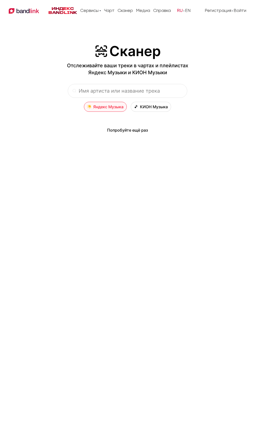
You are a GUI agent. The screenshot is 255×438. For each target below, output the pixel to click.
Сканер (125, 10)
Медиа (143, 10)
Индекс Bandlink (62, 11)
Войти (240, 10)
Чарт (109, 10)
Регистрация (218, 10)
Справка (162, 10)
